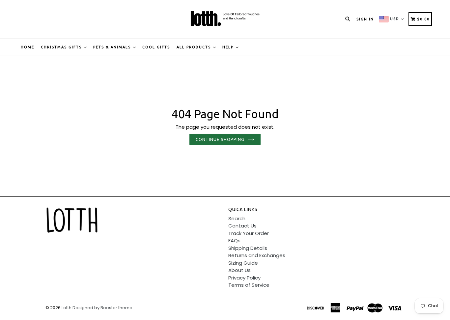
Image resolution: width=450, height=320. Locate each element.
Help (228, 47)
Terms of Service (248, 284)
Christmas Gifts (62, 47)
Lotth (66, 308)
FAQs (234, 240)
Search (236, 218)
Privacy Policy (244, 277)
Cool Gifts (156, 47)
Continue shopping (220, 139)
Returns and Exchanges (256, 255)
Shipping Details (247, 248)
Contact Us (242, 225)
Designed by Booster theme (102, 308)
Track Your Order (248, 233)
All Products (194, 47)
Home (27, 47)
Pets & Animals (112, 47)
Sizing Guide (243, 262)
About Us (239, 270)
